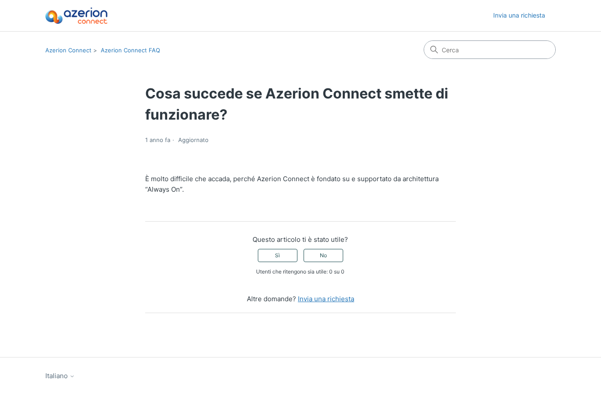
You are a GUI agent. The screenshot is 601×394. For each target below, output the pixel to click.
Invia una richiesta (519, 15)
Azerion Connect (68, 50)
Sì (277, 255)
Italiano (57, 375)
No (323, 255)
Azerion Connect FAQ (130, 50)
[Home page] (76, 15)
